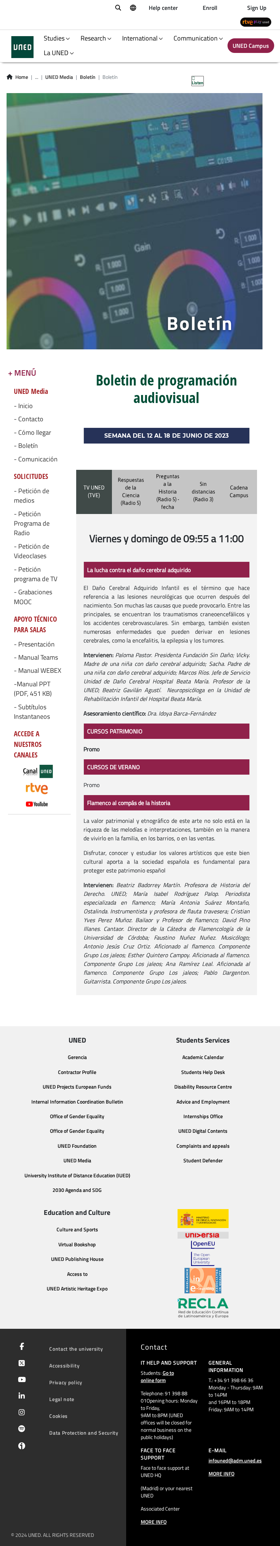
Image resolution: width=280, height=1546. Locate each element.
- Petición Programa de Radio (32, 523)
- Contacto (28, 419)
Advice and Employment (203, 1102)
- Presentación (34, 644)
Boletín (88, 77)
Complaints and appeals (203, 1146)
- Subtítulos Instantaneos (32, 711)
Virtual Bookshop (77, 1244)
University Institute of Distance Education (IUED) (77, 1175)
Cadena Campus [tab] (239, 491)
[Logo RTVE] (39, 788)
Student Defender (203, 1160)
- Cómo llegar (32, 432)
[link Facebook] (20, 1347)
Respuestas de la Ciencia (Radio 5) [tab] (131, 491)
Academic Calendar (203, 1057)
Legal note (61, 1399)
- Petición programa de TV (35, 574)
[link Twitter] (20, 1363)
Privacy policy (65, 1382)
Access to (77, 1274)
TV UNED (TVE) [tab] (94, 491)
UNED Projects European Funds (77, 1087)
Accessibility (64, 1365)
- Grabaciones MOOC (33, 596)
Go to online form (157, 1376)
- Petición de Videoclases (31, 551)
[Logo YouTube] (39, 803)
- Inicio (23, 406)
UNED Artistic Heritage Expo (77, 1289)
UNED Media (59, 77)
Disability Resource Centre (203, 1087)
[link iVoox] (20, 1447)
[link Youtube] (20, 1380)
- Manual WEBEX (37, 670)
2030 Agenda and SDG (77, 1190)
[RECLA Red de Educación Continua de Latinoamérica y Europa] (203, 1307)
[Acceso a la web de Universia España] (203, 1234)
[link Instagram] (20, 1413)
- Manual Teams (36, 657)
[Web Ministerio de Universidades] (203, 1218)
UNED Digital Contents (203, 1131)
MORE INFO (154, 1522)
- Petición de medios (31, 495)
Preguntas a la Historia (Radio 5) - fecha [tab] (167, 491)
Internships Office (203, 1116)
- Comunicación (36, 459)
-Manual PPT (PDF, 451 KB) (33, 688)
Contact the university (76, 1349)
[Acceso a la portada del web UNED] (22, 47)
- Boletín (26, 445)
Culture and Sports (77, 1229)
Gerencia (77, 1057)
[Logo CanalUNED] (39, 771)
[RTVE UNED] (255, 22)
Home (21, 77)
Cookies (58, 1416)
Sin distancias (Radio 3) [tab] (203, 491)
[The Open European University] (202, 1253)
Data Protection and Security (83, 1432)
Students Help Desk (203, 1072)
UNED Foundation (77, 1146)
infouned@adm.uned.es (235, 1460)
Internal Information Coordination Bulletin (77, 1102)
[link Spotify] (20, 1429)
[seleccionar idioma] (132, 7)
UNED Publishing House (77, 1259)
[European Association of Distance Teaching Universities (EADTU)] (202, 1280)
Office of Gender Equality (77, 1116)
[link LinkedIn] (20, 1396)
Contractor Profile (77, 1072)
